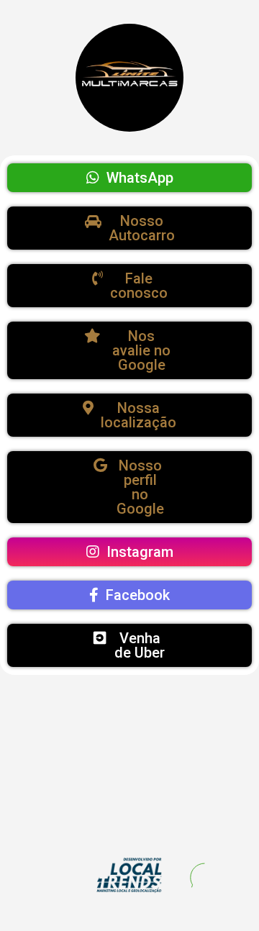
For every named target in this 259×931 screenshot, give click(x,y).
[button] (129, 177)
